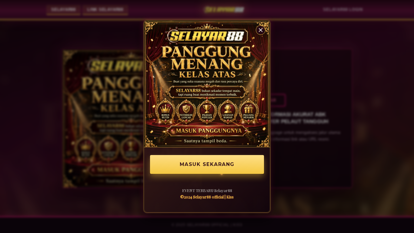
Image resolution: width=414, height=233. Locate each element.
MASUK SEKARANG (207, 164)
